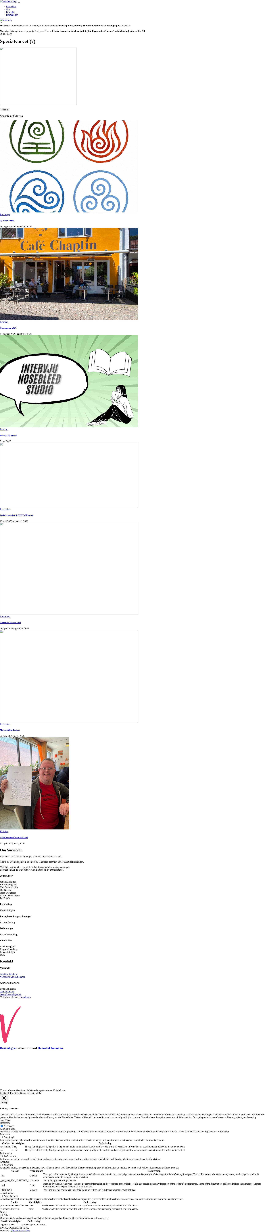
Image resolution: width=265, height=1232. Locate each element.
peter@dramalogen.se (10, 994)
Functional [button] (5, 1134)
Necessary (9, 1126)
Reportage (5, 214)
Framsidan (11, 6)
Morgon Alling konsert (10, 730)
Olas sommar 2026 (8, 328)
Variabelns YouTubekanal (12, 977)
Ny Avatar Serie (7, 220)
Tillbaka (4, 110)
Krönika (4, 322)
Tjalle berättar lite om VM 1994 (14, 837)
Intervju (4, 429)
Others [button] (3, 1212)
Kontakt (10, 12)
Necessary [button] (5, 1123)
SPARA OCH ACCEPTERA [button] (14, 1227)
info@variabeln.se (9, 974)
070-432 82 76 (7, 991)
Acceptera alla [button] (34, 1093)
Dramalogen (12, 14)
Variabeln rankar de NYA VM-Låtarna (16, 515)
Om (8, 9)
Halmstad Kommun (50, 1048)
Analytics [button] (4, 1162)
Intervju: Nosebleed (8, 435)
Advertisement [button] (7, 1193)
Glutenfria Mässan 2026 (10, 622)
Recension (5, 509)
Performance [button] (6, 1153)
